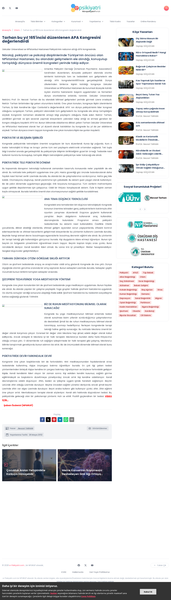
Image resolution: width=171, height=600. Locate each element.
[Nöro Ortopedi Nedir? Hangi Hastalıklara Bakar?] (126, 56)
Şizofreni (124, 311)
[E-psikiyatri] (85, 8)
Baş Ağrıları (147, 289)
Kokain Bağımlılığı (128, 289)
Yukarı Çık (161, 565)
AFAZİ (135, 272)
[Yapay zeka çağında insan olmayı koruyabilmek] (126, 112)
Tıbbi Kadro (115, 21)
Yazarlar (131, 21)
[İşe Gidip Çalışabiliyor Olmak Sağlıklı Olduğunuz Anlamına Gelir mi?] (126, 168)
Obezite (136, 311)
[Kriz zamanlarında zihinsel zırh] (126, 126)
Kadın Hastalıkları (128, 306)
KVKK (63, 572)
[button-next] (145, 209)
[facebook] (42, 419)
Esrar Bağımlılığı (146, 281)
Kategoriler (57, 21)
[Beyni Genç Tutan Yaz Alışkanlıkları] (126, 98)
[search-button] (166, 8)
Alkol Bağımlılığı (127, 277)
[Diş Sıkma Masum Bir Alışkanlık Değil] (126, 42)
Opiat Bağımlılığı (128, 302)
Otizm (17, 30)
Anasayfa (20, 21)
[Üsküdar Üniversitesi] (142, 251)
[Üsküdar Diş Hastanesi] (142, 238)
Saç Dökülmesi (127, 281)
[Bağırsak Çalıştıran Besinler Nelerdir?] (126, 70)
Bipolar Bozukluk (128, 315)
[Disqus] (57, 518)
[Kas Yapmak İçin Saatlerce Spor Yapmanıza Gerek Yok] (126, 84)
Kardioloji (149, 311)
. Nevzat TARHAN (25, 428)
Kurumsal (76, 21)
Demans (145, 294)
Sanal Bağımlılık (142, 298)
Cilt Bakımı (146, 315)
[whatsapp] (65, 419)
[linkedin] (60, 419)
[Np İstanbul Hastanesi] (142, 224)
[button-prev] (140, 209)
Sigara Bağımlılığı (150, 306)
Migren (158, 298)
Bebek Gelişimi (141, 285)
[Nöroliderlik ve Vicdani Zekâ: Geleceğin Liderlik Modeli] (126, 154)
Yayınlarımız (95, 21)
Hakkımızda (77, 572)
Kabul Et (148, 591)
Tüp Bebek (148, 272)
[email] (71, 419)
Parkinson (145, 302)
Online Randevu (148, 21)
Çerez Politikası (88, 596)
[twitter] (48, 419)
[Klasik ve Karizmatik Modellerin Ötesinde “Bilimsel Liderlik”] (126, 140)
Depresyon (125, 298)
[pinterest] (54, 419)
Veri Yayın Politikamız (99, 572)
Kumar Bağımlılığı (128, 294)
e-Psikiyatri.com (16, 565)
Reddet (53, 593)
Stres (160, 289)
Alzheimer (124, 285)
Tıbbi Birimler (37, 21)
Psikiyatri (124, 272)
